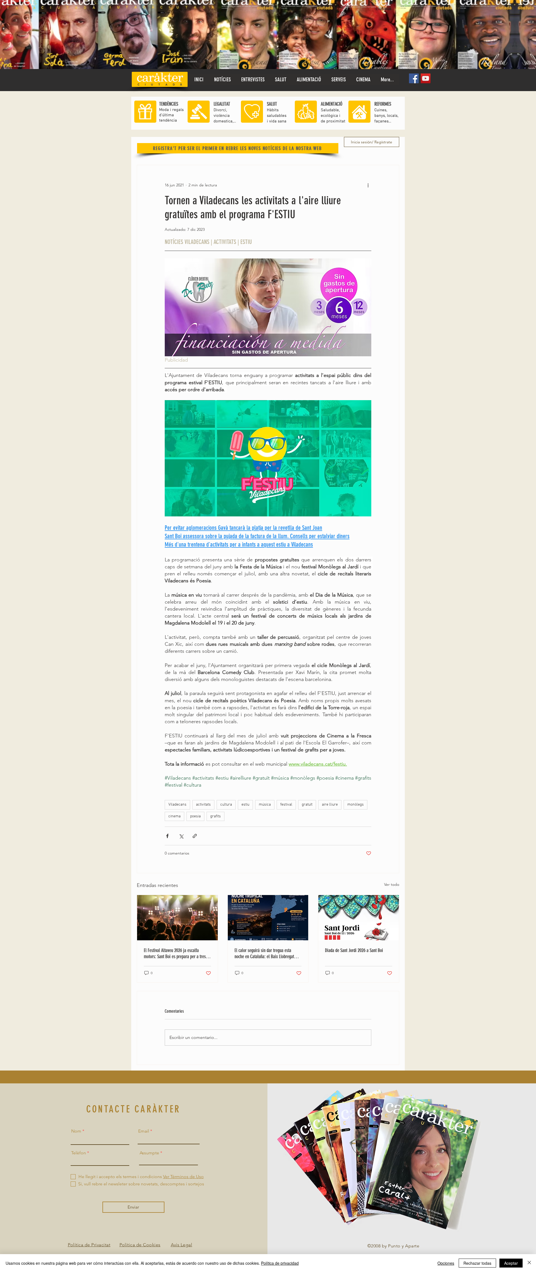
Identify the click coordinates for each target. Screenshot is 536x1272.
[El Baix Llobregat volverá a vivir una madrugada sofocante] (268, 917)
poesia (195, 816)
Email (143, 1131)
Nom (76, 1131)
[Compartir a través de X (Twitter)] (181, 836)
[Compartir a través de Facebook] (167, 836)
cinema (174, 816)
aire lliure (330, 804)
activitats (203, 804)
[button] (280, 79)
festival (286, 804)
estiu (245, 804)
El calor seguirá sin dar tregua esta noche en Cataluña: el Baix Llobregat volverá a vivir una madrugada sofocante (267, 953)
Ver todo (391, 884)
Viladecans (177, 804)
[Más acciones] (368, 185)
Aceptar (511, 1263)
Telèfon (78, 1153)
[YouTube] (425, 78)
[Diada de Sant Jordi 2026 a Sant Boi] (358, 917)
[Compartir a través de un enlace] (194, 836)
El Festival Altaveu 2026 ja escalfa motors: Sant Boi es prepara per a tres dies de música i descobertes (175, 953)
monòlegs (355, 804)
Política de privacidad (280, 1263)
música (265, 804)
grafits (215, 816)
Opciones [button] (445, 1263)
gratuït (307, 804)
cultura (226, 804)
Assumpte (149, 1153)
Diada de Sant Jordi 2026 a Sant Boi (354, 950)
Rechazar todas (477, 1263)
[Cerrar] (529, 1263)
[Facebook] (414, 78)
